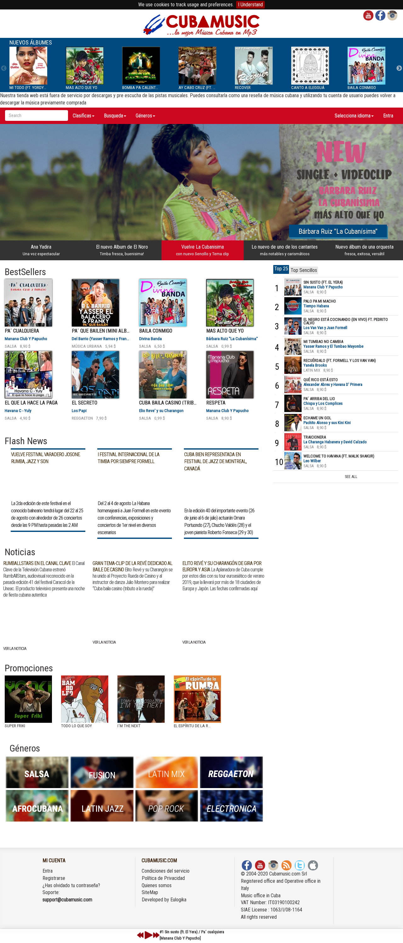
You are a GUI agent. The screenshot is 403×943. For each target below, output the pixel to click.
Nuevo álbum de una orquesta (364, 250)
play (147, 935)
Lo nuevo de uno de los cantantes (285, 250)
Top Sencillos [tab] (304, 270)
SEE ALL (351, 476)
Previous (4, 68)
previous (140, 935)
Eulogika (178, 900)
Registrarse (54, 878)
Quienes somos (157, 885)
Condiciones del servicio (166, 871)
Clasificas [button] (82, 116)
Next (399, 68)
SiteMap (150, 892)
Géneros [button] (144, 116)
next (156, 935)
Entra (388, 116)
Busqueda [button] (113, 116)
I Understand (250, 5)
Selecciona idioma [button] (353, 116)
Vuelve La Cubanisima (202, 250)
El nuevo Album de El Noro (122, 250)
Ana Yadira (41, 250)
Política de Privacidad (163, 878)
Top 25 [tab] (281, 269)
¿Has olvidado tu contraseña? (71, 885)
